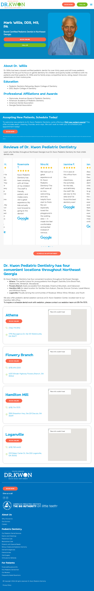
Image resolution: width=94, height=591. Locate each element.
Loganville (15, 434)
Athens (12, 315)
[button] (91, 4)
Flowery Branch (19, 355)
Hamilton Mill (17, 395)
